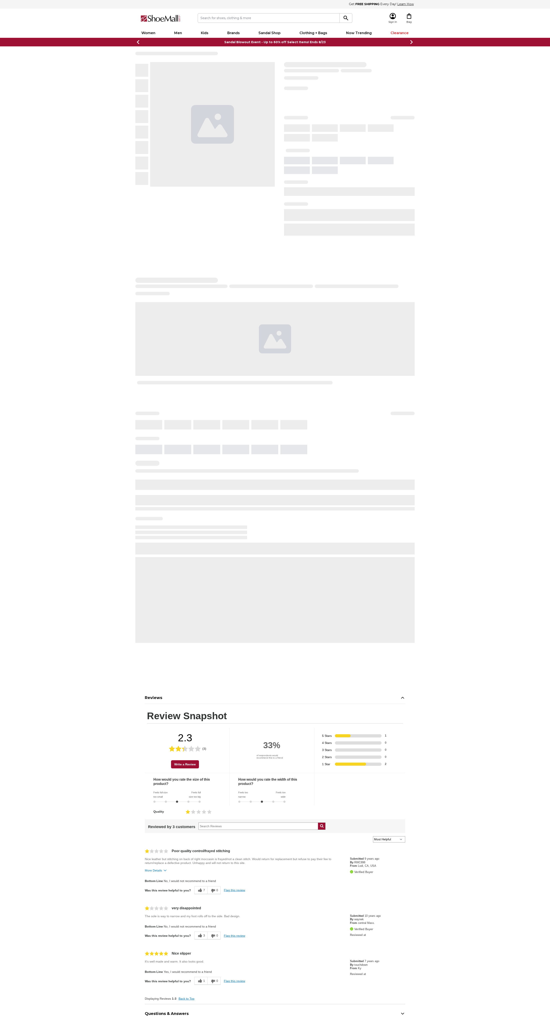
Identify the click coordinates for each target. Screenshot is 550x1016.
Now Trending (359, 33)
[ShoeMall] (160, 18)
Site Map (223, 949)
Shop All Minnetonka (323, 91)
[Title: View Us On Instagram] (354, 919)
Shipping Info (226, 934)
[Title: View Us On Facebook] (345, 919)
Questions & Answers (167, 691)
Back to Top (186, 676)
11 (348, 134)
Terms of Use (288, 934)
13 (371, 134)
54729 (344, 199)
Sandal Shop (269, 33)
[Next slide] (411, 42)
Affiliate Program (291, 939)
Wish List (223, 944)
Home (139, 54)
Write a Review (185, 442)
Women (148, 33)
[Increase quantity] (333, 192)
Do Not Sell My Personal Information (275, 1012)
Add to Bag (366, 212)
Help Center (225, 918)
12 (359, 134)
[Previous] (160, 134)
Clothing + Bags (313, 33)
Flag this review (234, 568)
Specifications (326, 321)
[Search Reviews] (321, 503)
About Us (285, 918)
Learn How (405, 4)
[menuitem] (148, 33)
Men (178, 33)
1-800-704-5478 (279, 1000)
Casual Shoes (180, 54)
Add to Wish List (365, 229)
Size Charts (225, 954)
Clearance (400, 33)
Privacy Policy (288, 923)
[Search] (346, 18)
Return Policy (226, 939)
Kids (204, 33)
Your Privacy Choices (294, 929)
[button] (263, 987)
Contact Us (224, 959)
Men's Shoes (161, 54)
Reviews (153, 375)
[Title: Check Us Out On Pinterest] (364, 919)
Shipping (319, 334)
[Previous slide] (138, 42)
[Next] (295, 134)
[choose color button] (312, 111)
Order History (226, 929)
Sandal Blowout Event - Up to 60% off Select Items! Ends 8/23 (275, 42)
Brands (233, 33)
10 (336, 134)
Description (323, 246)
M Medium (321, 158)
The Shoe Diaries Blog (294, 944)
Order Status (226, 923)
